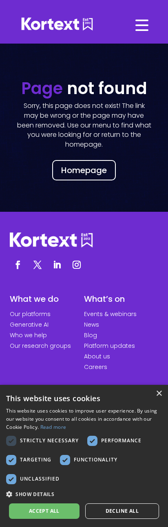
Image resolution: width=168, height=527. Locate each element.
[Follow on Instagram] (77, 265)
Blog (90, 335)
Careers (95, 367)
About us (97, 356)
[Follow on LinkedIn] (57, 265)
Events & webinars (110, 314)
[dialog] (84, 456)
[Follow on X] (37, 265)
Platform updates (109, 346)
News (91, 325)
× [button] (159, 394)
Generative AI (29, 325)
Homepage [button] (84, 170)
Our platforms (30, 314)
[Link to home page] (84, 24)
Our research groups (40, 346)
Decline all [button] (122, 510)
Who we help (28, 335)
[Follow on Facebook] (18, 265)
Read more (53, 427)
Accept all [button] (44, 510)
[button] (84, 494)
